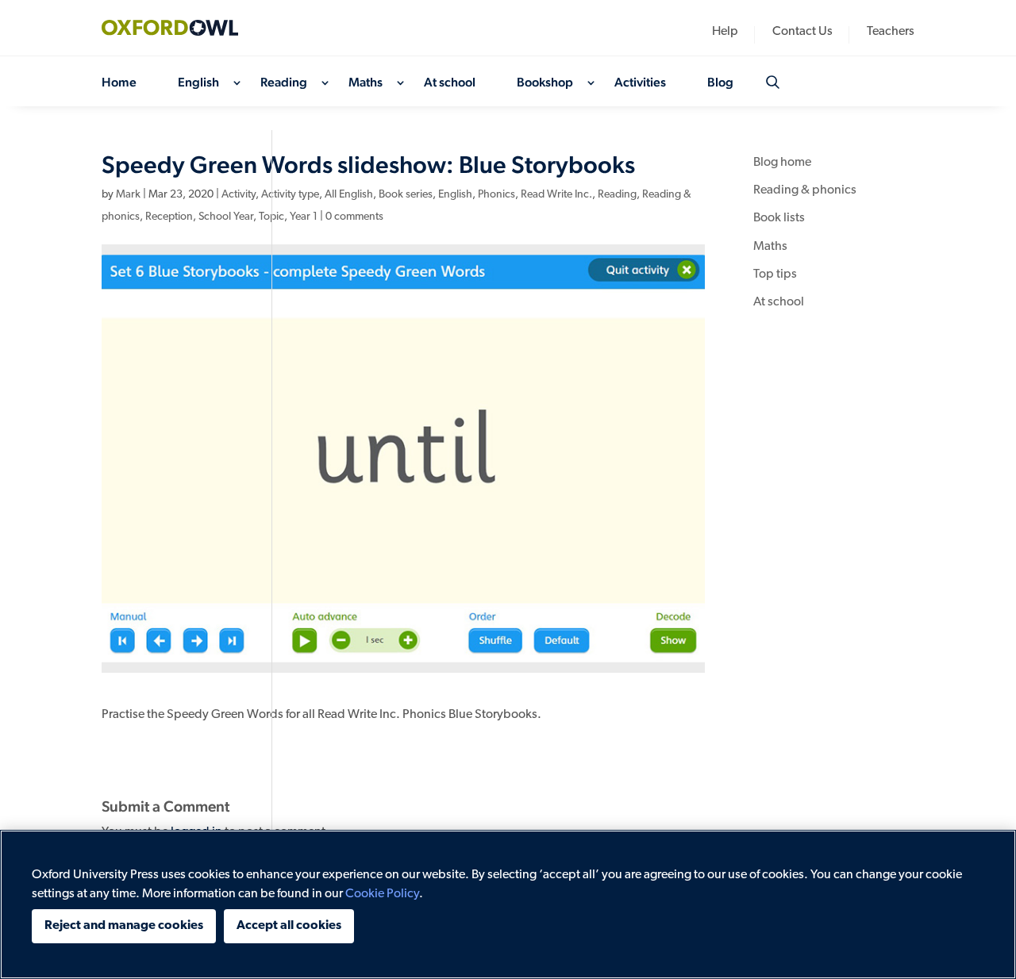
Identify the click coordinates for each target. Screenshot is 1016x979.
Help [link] (725, 32)
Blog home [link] (782, 162)
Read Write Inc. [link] (556, 195)
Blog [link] (720, 83)
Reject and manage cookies (123, 925)
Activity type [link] (290, 195)
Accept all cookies (289, 925)
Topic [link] (271, 217)
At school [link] (449, 83)
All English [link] (349, 195)
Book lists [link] (779, 218)
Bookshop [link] (545, 83)
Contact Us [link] (802, 32)
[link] (181, 28)
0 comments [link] (354, 217)
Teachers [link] (890, 32)
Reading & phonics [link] (804, 190)
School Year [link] (225, 217)
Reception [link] (169, 217)
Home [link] (119, 83)
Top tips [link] (775, 274)
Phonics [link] (496, 195)
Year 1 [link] (304, 217)
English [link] (198, 83)
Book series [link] (406, 195)
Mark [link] (128, 195)
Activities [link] (640, 83)
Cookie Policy (382, 894)
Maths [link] (365, 83)
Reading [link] (283, 83)
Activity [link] (238, 195)
